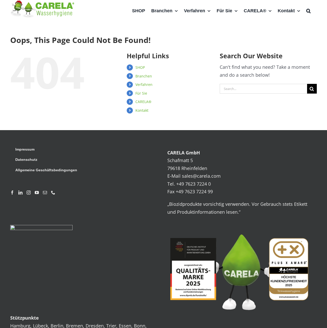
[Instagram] (29, 192)
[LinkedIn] (20, 192)
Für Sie (141, 93)
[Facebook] (12, 192)
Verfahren (144, 84)
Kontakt (141, 110)
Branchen (143, 76)
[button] (308, 10)
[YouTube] (37, 192)
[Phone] (53, 192)
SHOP (140, 67)
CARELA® (143, 101)
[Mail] (45, 192)
